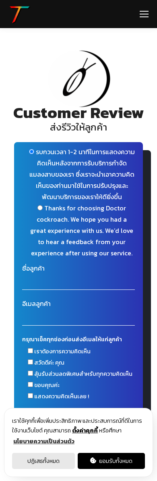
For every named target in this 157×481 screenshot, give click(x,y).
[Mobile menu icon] (144, 14)
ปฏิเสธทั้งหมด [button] (43, 461)
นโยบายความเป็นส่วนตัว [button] (43, 441)
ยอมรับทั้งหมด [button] (115, 461)
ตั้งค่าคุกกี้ (85, 430)
